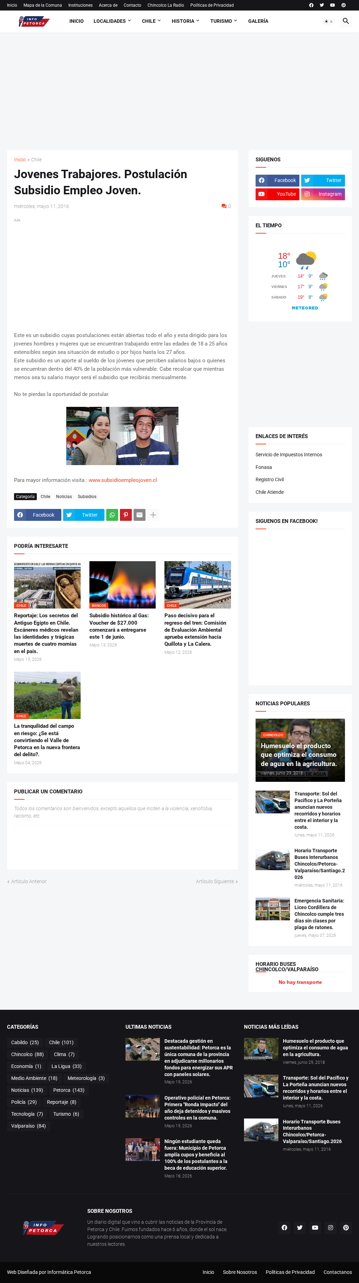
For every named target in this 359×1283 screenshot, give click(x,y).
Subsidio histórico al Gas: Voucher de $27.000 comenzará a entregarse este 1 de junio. (119, 626)
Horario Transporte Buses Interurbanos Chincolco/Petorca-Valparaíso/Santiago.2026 (319, 864)
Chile (149, 21)
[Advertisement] (183, 90)
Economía (26, 1066)
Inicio (12, 5)
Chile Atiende (270, 492)
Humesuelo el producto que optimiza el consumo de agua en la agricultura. (315, 1047)
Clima (64, 1054)
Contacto (132, 5)
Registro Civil (270, 479)
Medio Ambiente (34, 1078)
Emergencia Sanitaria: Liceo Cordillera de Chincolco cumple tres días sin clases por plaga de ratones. (319, 914)
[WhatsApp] (112, 515)
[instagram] (331, 1228)
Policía (24, 1102)
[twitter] (322, 5)
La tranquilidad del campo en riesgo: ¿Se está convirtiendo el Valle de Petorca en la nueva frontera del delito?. (47, 740)
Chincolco (27, 1054)
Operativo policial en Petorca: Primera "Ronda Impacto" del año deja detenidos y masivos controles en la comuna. (197, 1108)
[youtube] (332, 5)
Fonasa (264, 467)
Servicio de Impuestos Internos (289, 454)
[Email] (139, 515)
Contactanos (338, 1272)
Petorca (68, 1090)
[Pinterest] (126, 515)
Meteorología (86, 1078)
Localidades (110, 21)
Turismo (221, 21)
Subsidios (87, 496)
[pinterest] (343, 5)
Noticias (64, 496)
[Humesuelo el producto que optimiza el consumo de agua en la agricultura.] (261, 1049)
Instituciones (80, 5)
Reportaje (61, 1102)
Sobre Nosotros (240, 1272)
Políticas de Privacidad (212, 5)
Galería (258, 21)
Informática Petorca (69, 1272)
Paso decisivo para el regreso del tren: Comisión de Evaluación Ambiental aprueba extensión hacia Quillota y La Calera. (195, 629)
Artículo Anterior (29, 881)
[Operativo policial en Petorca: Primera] (143, 1106)
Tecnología (27, 1114)
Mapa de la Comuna (42, 5)
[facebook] (311, 5)
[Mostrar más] (153, 515)
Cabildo (25, 1042)
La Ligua (67, 1066)
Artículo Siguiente (215, 881)
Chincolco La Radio (166, 5)
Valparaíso (28, 1126)
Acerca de (108, 5)
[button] (329, 21)
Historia (183, 21)
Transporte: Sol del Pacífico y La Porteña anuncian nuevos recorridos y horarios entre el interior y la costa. (318, 810)
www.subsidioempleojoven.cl (123, 480)
